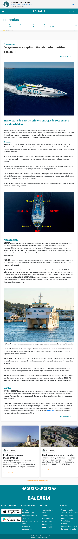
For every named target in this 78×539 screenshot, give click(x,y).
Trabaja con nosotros (69, 513)
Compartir (64, 56)
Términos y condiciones (37, 537)
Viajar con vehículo (29, 516)
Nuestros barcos (48, 510)
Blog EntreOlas (47, 518)
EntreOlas (50, 410)
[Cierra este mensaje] (1, 4)
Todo (4, 25)
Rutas (44, 513)
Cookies (45, 537)
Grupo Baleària (67, 510)
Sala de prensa (67, 516)
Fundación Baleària (68, 529)
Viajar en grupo (28, 513)
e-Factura (26, 527)
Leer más (7, 472)
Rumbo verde (47, 524)
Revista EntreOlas (48, 521)
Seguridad (26, 518)
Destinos (45, 516)
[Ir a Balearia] (39, 11)
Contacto (25, 510)
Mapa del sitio (47, 527)
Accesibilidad (27, 529)
